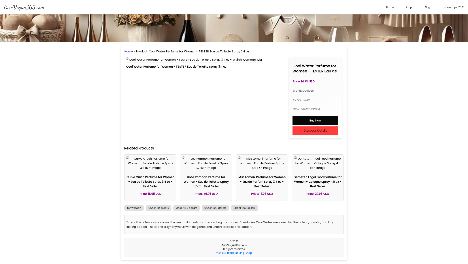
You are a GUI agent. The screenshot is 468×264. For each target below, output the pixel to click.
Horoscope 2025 (454, 7)
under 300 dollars (215, 208)
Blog (427, 7)
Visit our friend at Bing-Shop (234, 253)
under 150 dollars (186, 208)
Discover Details (315, 130)
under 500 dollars (245, 208)
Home (390, 7)
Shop (408, 7)
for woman (134, 208)
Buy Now (315, 120)
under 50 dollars (158, 208)
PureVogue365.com (24, 7)
